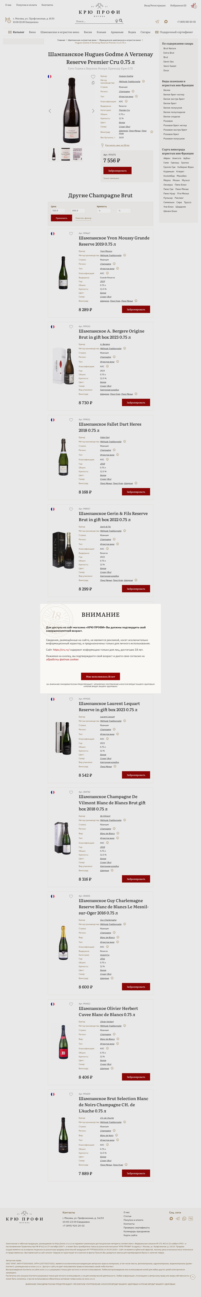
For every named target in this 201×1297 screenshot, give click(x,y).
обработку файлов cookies (62, 659)
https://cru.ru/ (61, 649)
